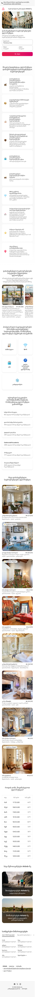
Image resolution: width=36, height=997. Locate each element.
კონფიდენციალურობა (14, 989)
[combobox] (17, 43)
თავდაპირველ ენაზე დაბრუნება (12, 4)
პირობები (24, 989)
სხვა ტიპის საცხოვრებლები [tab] (24, 935)
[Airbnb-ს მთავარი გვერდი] (3, 8)
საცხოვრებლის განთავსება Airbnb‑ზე (20, 9)
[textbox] (9, 49)
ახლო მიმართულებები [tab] (8, 935)
